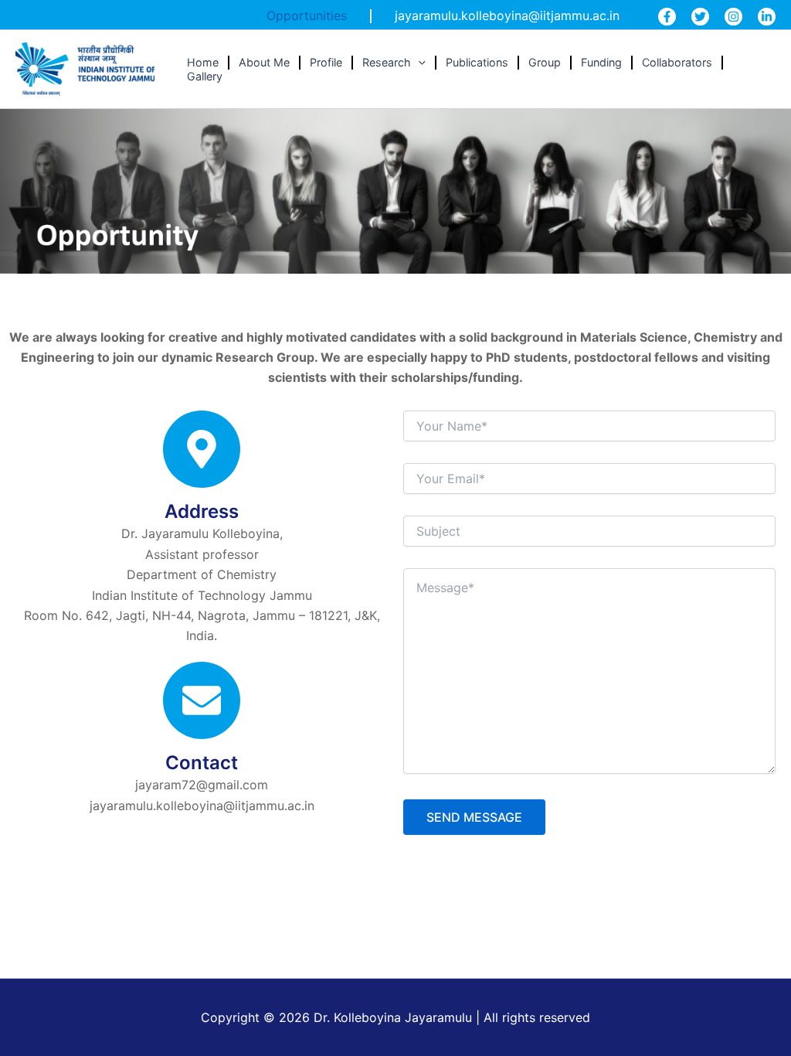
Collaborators (677, 62)
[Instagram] (733, 17)
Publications (477, 62)
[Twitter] (700, 17)
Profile (326, 62)
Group (544, 62)
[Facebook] (667, 17)
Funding (601, 62)
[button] (418, 63)
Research (386, 62)
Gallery (204, 76)
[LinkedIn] (767, 17)
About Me (264, 62)
